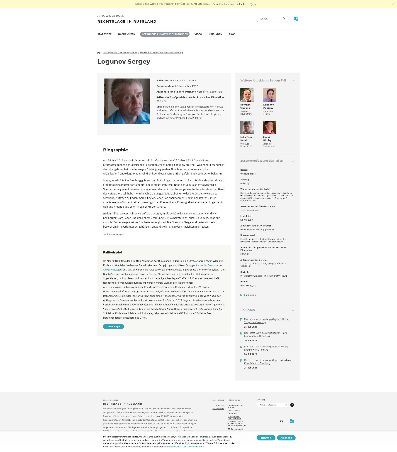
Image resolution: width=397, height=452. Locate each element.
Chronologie (113, 326)
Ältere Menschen (115, 234)
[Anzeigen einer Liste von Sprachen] (252, 4)
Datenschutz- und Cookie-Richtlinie (186, 446)
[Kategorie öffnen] (292, 405)
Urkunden (215, 34)
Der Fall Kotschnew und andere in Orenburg (161, 52)
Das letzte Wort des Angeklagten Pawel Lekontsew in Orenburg (265, 334)
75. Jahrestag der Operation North (236, 430)
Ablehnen (286, 437)
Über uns (220, 405)
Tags (232, 34)
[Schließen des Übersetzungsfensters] (393, 4)
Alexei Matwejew (112, 269)
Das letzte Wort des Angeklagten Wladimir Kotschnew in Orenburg (267, 362)
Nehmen (266, 437)
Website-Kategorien (268, 405)
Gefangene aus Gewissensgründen (165, 34)
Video (198, 34)
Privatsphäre (218, 409)
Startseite (104, 34)
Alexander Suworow (207, 265)
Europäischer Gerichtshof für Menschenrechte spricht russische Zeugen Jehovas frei (237, 421)
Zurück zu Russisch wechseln (229, 3)
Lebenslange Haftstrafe (233, 412)
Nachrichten (126, 34)
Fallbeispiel (250, 295)
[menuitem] (104, 34)
